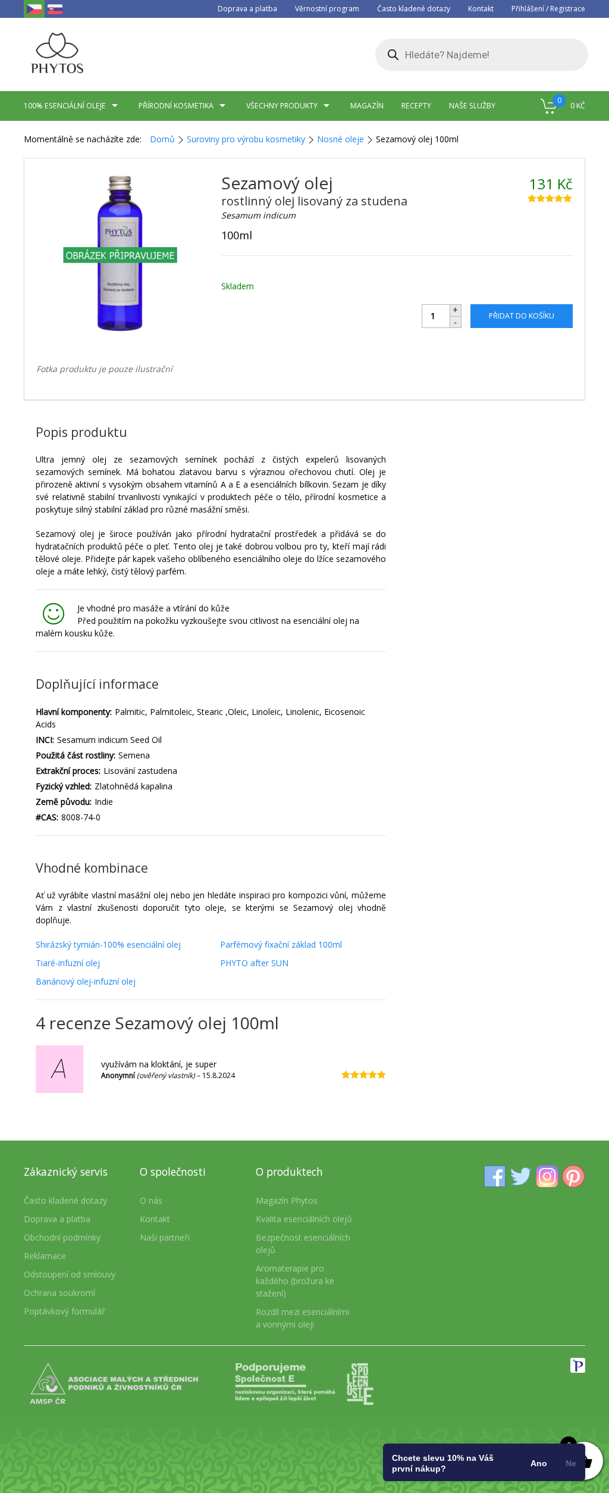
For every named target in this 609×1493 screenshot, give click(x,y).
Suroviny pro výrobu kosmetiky (246, 139)
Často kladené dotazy (413, 9)
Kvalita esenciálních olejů (304, 1219)
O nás (151, 1200)
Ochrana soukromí (59, 1292)
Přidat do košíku (521, 316)
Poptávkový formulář (64, 1311)
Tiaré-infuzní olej (68, 963)
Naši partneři (165, 1237)
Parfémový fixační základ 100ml (281, 944)
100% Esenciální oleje (65, 106)
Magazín (367, 106)
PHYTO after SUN (254, 963)
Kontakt (481, 9)
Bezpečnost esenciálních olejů (303, 1243)
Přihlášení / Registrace (548, 9)
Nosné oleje (340, 139)
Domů (162, 139)
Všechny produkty (282, 106)
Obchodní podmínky (62, 1237)
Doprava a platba (247, 9)
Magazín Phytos (287, 1200)
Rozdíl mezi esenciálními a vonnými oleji (302, 1318)
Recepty (416, 106)
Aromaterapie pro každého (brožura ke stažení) (295, 1281)
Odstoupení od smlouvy (69, 1274)
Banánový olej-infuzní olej (86, 981)
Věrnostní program (327, 9)
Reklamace (45, 1255)
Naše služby (472, 106)
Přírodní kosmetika (176, 106)
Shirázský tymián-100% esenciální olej (108, 944)
